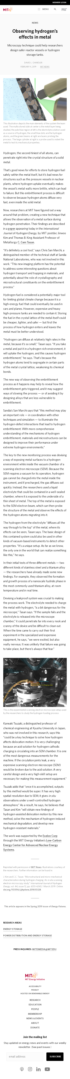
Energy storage (12, 929)
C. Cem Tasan (26, 242)
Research (35, 1000)
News (35, 23)
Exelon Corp (50, 836)
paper (11, 228)
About (35, 1023)
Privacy (35, 990)
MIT (64, 9)
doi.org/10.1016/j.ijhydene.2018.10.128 (22, 890)
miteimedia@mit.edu (44, 949)
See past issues (41, 1047)
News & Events (35, 1018)
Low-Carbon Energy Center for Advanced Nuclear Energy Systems (32, 845)
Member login (59, 2)
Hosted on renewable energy (35, 993)
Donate (35, 1028)
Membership (35, 1014)
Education (35, 1005)
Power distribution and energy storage (27, 936)
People (35, 1009)
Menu (45, 9)
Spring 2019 (36, 906)
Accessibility (35, 986)
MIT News (44, 67)
